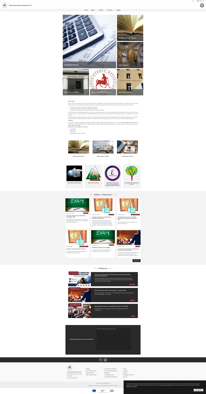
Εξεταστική (86, 213)
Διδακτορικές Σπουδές (91, 370)
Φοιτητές (109, 10)
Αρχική (86, 10)
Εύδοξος (125, 376)
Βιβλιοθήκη (107, 372)
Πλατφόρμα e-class (109, 374)
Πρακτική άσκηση (90, 372)
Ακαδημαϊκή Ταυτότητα (128, 374)
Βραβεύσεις (132, 300)
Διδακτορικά (111, 214)
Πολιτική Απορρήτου (91, 385)
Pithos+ (125, 368)
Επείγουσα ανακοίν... (135, 214)
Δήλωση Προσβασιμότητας (104, 385)
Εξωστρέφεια (132, 284)
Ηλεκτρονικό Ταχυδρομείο (110, 376)
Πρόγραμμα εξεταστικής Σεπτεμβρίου (101, 247)
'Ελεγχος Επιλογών (167, 385)
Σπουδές (101, 10)
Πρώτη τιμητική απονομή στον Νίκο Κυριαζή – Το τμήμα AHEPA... (111, 290)
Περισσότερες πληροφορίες (131, 386)
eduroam (125, 370)
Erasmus (88, 368)
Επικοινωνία (116, 385)
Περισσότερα (136, 260)
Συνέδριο (137, 246)
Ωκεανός (125, 372)
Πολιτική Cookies (97, 385)
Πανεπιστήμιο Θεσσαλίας (105, 383)
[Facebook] (100, 359)
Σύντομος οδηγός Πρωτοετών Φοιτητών (76, 248)
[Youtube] (105, 359)
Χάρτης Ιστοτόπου (111, 385)
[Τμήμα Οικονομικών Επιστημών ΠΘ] (69, 367)
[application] (113, 339)
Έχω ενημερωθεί (198, 390)
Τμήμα (92, 10)
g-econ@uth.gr (73, 129)
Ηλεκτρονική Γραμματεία (110, 368)
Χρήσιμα (118, 10)
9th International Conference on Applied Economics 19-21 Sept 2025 (111, 306)
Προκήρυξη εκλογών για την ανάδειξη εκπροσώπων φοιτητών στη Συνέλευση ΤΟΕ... (127, 218)
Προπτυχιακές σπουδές (91, 374)
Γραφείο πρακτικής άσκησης (110, 370)
